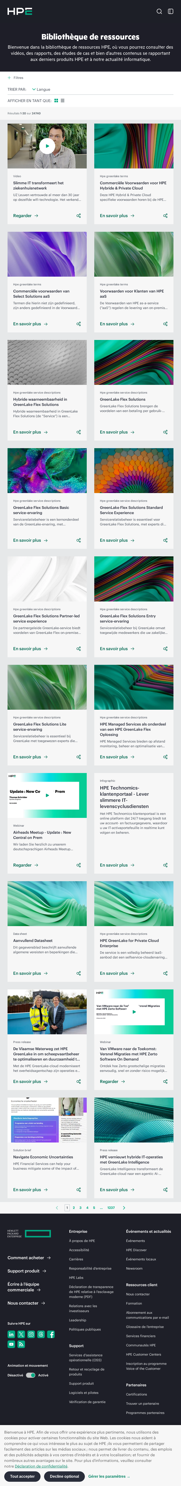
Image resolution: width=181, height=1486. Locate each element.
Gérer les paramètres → (109, 1476)
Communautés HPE (141, 1345)
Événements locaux (141, 1259)
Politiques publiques (85, 1329)
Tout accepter (22, 1476)
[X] (21, 1334)
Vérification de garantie (87, 1402)
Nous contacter (138, 1294)
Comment (26, 1257)
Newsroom (134, 1268)
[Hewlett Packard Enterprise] (20, 11)
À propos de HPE (82, 1241)
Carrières (76, 1259)
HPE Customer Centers (143, 1354)
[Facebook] (51, 1334)
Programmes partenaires (145, 1413)
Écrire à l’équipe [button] (23, 1287)
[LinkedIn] (11, 1334)
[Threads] (41, 1334)
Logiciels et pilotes (84, 1393)
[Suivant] (124, 1208)
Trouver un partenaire (142, 1403)
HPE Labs (76, 1278)
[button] (159, 11)
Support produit (81, 1383)
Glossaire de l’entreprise (145, 1327)
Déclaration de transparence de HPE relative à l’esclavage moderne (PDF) (91, 1292)
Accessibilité (79, 1250)
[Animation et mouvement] (30, 1375)
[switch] (27, 1375)
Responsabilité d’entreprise (90, 1268)
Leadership (77, 1320)
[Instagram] (31, 1334)
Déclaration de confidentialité (41, 1466)
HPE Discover (136, 1250)
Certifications (136, 1394)
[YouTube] (11, 1344)
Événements (135, 1241)
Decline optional (64, 1476)
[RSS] (21, 1344)
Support (24, 1271)
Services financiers (141, 1336)
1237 (111, 1208)
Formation (134, 1303)
